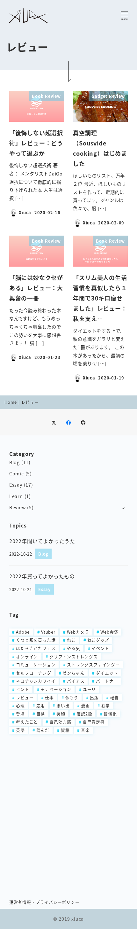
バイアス (75, 681)
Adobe (23, 632)
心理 (20, 705)
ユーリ (89, 689)
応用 (40, 705)
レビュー (24, 697)
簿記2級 (84, 714)
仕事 (49, 697)
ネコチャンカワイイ (35, 681)
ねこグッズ (98, 640)
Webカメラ (78, 632)
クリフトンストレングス (73, 656)
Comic (16, 473)
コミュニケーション (35, 664)
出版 (94, 697)
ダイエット (107, 673)
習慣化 (110, 714)
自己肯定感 (94, 722)
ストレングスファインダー (93, 664)
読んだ (42, 730)
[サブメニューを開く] (123, 507)
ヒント (22, 689)
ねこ (71, 640)
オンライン (27, 656)
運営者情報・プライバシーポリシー (44, 902)
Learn (16, 496)
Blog (14, 462)
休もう (71, 697)
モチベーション (55, 689)
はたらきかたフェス (35, 648)
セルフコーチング (33, 673)
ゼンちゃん (73, 673)
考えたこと (27, 722)
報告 (114, 697)
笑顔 (60, 714)
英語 (20, 730)
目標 (40, 714)
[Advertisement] (68, 813)
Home (10, 402)
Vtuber (48, 632)
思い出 (62, 705)
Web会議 (109, 632)
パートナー (107, 681)
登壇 (20, 714)
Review (17, 507)
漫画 (85, 705)
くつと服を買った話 (35, 640)
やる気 (73, 648)
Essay (15, 484)
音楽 (85, 730)
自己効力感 (60, 722)
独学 (105, 705)
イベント (100, 648)
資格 (65, 730)
